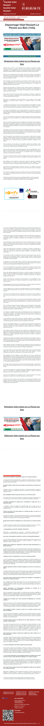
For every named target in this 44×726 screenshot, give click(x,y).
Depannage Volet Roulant (35, 13)
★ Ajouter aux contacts (19, 712)
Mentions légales (32, 693)
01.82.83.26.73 (22, 706)
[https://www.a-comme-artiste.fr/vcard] (8, 715)
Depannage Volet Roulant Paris (9, 13)
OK (38, 723)
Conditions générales (33, 694)
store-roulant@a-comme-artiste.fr (23, 704)
